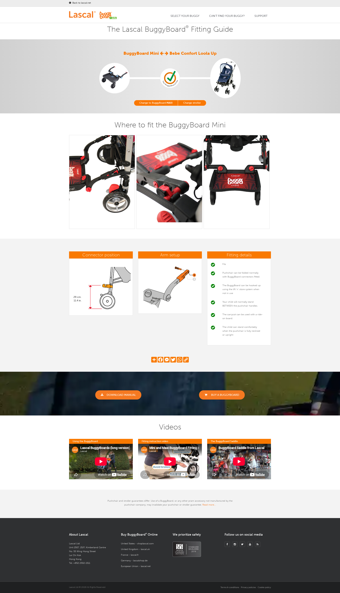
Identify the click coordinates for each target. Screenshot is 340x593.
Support (260, 16)
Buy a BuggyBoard (224, 395)
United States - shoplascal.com (137, 543)
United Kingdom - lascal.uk (135, 549)
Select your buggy (185, 16)
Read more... (209, 504)
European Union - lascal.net (136, 566)
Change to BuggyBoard (155, 102)
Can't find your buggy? (227, 16)
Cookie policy (264, 587)
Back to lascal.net (81, 2)
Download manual (121, 395)
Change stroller (192, 102)
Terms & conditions (229, 587)
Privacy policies (248, 587)
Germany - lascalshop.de (134, 560)
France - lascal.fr (130, 554)
